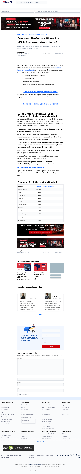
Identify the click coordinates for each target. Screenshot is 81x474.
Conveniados (4, 416)
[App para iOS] (63, 455)
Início (18, 34)
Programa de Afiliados (6, 419)
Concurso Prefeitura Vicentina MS (57, 34)
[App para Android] (65, 455)
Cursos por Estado (46, 421)
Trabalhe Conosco (5, 421)
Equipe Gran (22, 52)
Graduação (44, 412)
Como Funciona (5, 407)
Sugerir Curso (65, 414)
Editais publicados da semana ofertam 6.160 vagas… (23, 275)
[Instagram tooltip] (71, 455)
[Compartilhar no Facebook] (56, 54)
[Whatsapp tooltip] (73, 455)
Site (18, 388)
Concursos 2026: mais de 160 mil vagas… (39, 274)
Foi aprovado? (28, 421)
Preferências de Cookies (7, 424)
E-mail (19, 382)
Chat (24, 407)
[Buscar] (17, 2)
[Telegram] (79, 458)
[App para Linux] (60, 455)
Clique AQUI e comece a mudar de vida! (31, 167)
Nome (19, 376)
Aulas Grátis (65, 412)
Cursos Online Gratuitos (48, 428)
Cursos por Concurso (47, 416)
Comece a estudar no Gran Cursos (40, 232)
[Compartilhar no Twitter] (58, 54)
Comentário (20, 358)
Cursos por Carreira (47, 419)
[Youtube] (68, 455)
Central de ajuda (27, 405)
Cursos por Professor (47, 424)
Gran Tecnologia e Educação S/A (36, 464)
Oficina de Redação (46, 426)
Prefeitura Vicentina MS (41, 34)
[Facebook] (76, 455)
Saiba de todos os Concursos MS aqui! (40, 103)
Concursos (24, 34)
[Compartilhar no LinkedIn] (60, 54)
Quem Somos (4, 405)
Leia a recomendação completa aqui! (40, 91)
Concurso (31, 34)
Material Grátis (66, 407)
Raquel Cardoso (37, 278)
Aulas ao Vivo (65, 409)
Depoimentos (65, 405)
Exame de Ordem (46, 409)
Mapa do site (49, 455)
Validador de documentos (7, 414)
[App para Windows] (57, 455)
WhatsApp (25, 409)
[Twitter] (79, 455)
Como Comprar (5, 409)
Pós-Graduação (46, 414)
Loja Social (3, 412)
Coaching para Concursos (48, 407)
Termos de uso (40, 455)
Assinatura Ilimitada (47, 405)
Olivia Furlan (20, 279)
